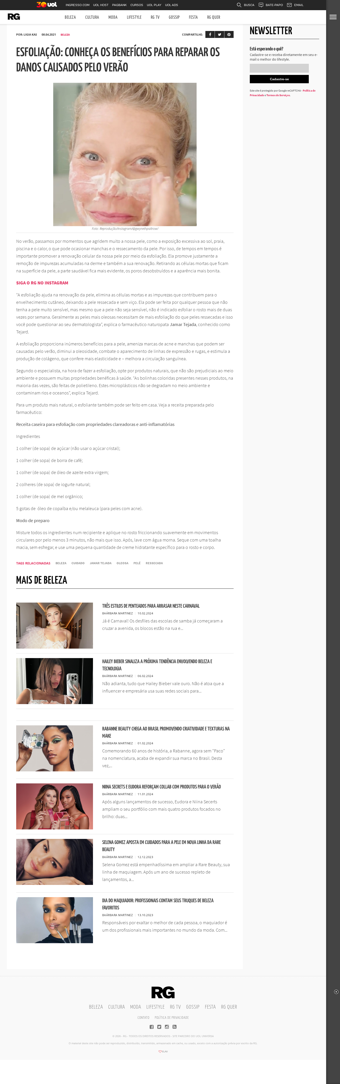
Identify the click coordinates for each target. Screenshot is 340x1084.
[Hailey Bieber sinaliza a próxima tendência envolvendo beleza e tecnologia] (54, 702)
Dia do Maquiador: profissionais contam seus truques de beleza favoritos (157, 904)
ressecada (154, 563)
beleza (61, 563)
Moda (113, 17)
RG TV (155, 17)
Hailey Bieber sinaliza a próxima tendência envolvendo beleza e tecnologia (157, 665)
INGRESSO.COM (78, 5)
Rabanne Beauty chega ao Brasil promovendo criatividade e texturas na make (166, 732)
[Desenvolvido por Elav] (163, 1053)
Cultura (92, 17)
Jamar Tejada (100, 563)
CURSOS (136, 5)
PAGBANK (119, 5)
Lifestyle (134, 17)
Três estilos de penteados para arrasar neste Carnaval (151, 606)
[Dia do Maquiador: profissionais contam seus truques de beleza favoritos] (54, 941)
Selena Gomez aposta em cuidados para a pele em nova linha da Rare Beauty (161, 846)
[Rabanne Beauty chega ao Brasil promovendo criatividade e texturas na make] (54, 770)
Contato (143, 1017)
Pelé (137, 563)
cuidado (78, 563)
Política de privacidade (172, 1017)
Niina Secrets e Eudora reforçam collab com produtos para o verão (161, 787)
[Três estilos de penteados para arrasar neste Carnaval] (54, 647)
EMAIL (298, 5)
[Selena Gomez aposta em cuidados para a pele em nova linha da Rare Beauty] (54, 883)
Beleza (70, 17)
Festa (193, 17)
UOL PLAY (154, 5)
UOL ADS (171, 5)
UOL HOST (100, 5)
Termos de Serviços (278, 95)
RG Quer (213, 17)
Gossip (174, 17)
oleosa (122, 563)
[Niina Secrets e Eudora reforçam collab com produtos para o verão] (54, 828)
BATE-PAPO (274, 5)
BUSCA (249, 5)
